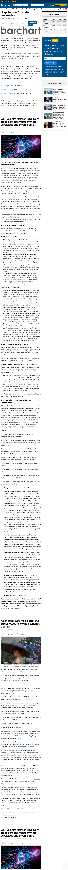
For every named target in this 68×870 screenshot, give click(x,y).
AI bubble (6, 757)
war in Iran (34, 803)
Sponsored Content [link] (29, 128)
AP (9, 630)
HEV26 (44, 21)
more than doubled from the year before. (21, 747)
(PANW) (12, 178)
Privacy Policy (55, 72)
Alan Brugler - (4, 18)
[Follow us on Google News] (20, 23)
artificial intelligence (13, 680)
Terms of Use (47, 72)
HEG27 (45, 25)
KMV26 (45, 29)
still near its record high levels (18, 733)
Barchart (10, 18)
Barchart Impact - (5, 128)
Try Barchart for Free (61, 5)
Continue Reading (8, 818)
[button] (66, 9)
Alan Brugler (20, 101)
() (18, 376)
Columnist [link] (25, 18)
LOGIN (52, 5)
